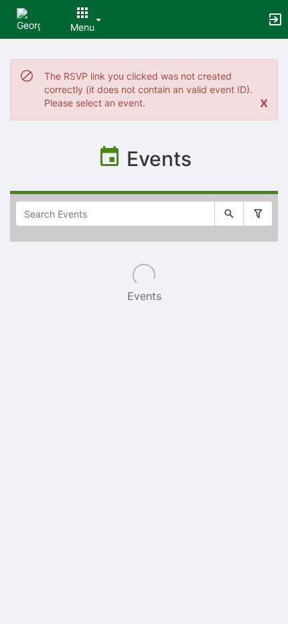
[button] (28, 18)
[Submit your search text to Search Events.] (229, 213)
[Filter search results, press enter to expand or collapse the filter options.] (258, 213)
